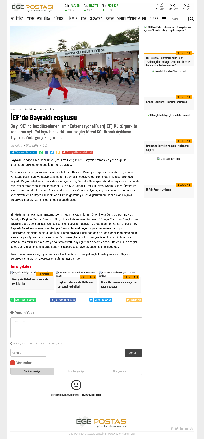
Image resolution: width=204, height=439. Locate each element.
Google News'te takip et (79, 152)
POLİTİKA (17, 18)
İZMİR (73, 18)
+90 (116, 433)
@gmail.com (130, 433)
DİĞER (153, 18)
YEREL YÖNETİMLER (131, 18)
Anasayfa (14, 109)
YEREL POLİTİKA (38, 18)
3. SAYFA (96, 18)
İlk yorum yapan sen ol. (91, 394)
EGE (84, 18)
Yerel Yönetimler (26, 109)
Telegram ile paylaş (25, 152)
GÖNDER (133, 352)
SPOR (110, 18)
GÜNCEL (59, 18)
